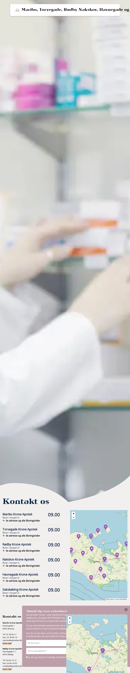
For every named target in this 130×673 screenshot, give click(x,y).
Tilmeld (118, 660)
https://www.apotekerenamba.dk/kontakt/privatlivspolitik (87, 636)
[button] (105, 559)
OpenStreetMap (121, 599)
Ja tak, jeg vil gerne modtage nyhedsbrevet (48, 657)
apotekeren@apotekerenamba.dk (66, 628)
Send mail (7, 643)
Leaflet (110, 599)
